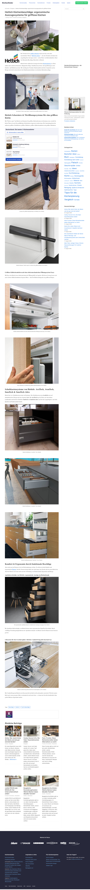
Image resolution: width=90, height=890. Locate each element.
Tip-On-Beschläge (25, 707)
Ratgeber (12, 8)
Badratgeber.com (29, 868)
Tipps (75, 190)
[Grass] (25, 844)
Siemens (10, 866)
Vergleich (68, 199)
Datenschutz (19, 886)
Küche (67, 176)
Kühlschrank (76, 178)
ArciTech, (40, 389)
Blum (66, 157)
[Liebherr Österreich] (38, 844)
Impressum (29, 886)
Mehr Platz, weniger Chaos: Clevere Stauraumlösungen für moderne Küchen (73, 245)
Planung (14, 569)
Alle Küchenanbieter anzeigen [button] (14, 159)
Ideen (74, 168)
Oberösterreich (13, 863)
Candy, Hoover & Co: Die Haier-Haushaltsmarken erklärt (32, 740)
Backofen (68, 154)
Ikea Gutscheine (13, 869)
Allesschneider (8, 881)
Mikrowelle (66, 183)
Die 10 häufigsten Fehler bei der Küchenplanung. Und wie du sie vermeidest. (74, 139)
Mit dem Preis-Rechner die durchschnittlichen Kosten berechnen (73, 131)
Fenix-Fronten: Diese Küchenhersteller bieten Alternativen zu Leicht (50, 740)
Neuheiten (54, 743)
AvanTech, (49, 389)
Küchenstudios (23, 2)
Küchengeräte (79, 176)
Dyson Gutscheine (14, 870)
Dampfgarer (72, 157)
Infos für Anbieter (50, 857)
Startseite (7, 8)
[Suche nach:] (74, 9)
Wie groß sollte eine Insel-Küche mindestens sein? (73, 135)
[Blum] (14, 844)
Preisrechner (32, 2)
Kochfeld (66, 173)
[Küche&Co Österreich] (74, 844)
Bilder (75, 154)
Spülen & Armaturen (78, 187)
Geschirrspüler (69, 166)
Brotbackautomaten (9, 879)
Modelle (71, 183)
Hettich (17, 707)
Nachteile (77, 183)
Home (6, 886)
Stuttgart (19, 865)
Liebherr (71, 180)
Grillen (78, 165)
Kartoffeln (82, 170)
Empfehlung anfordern (10, 859)
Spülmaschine (68, 190)
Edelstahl (81, 159)
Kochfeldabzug (74, 173)
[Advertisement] (74, 37)
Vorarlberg (7, 863)
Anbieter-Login (49, 865)
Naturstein (66, 185)
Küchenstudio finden (9, 857)
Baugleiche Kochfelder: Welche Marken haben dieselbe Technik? (49, 790)
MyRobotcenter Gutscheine (11, 874)
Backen (74, 151)
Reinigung (67, 187)
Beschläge (11, 707)
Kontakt (33, 886)
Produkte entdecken (69, 121)
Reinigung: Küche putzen (31, 859)
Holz (70, 168)
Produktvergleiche (13, 878)
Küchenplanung (47, 63)
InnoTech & (10, 392)
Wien (18, 863)
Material (76, 180)
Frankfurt (12, 865)
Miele (81, 180)
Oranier (79, 185)
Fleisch (74, 162)
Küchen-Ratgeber (29, 861)
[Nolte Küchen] (63, 844)
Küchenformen (41, 2)
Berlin (12, 861)
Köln (16, 865)
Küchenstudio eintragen (51, 863)
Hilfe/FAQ (28, 865)
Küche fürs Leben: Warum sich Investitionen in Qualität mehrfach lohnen (73, 228)
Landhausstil (66, 180)
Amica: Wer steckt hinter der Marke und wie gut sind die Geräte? (13, 740)
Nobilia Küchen (73, 185)
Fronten (49, 2)
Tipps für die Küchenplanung (71, 194)
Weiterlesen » (13, 759)
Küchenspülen (68, 178)
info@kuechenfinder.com (76, 859)
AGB (24, 886)
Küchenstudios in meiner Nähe (16, 132)
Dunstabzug (79, 157)
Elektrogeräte (67, 162)
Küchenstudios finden (81, 2)
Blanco (78, 154)
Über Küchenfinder (30, 863)
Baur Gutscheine (14, 872)
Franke (6, 866)
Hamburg (16, 861)
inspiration (77, 170)
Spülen (68, 2)
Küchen (72, 176)
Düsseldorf (7, 865)
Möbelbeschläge (36, 55)
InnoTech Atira (23, 392)
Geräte (63, 2)
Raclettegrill (16, 879)
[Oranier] (52, 844)
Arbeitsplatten (56, 2)
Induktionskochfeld (69, 170)
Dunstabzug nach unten (71, 160)
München (21, 861)
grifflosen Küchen (34, 53)
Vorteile (76, 200)
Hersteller (66, 168)
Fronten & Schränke (17, 17)
